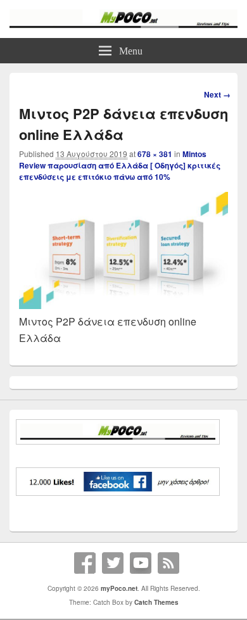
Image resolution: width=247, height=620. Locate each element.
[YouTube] (140, 563)
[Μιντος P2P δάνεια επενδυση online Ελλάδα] (123, 305)
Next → (217, 94)
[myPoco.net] (124, 24)
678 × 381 (154, 154)
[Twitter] (113, 563)
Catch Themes (156, 602)
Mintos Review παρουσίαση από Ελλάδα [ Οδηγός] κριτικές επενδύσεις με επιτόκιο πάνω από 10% (119, 165)
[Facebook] (85, 563)
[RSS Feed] (168, 563)
